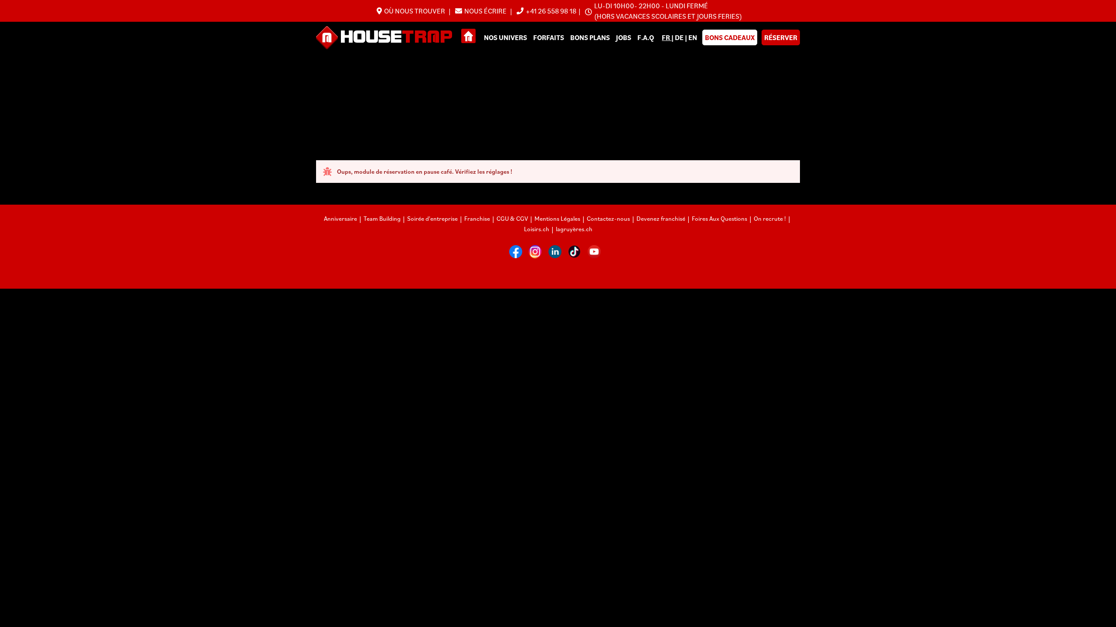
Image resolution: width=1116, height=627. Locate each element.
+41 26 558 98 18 (551, 11)
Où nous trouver (415, 11)
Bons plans (590, 37)
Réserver (780, 37)
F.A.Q (645, 37)
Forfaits (548, 37)
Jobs (623, 37)
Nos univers (505, 37)
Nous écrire (486, 11)
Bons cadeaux (730, 37)
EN (692, 37)
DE (680, 37)
